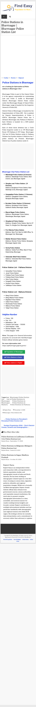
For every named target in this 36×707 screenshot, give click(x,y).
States (13, 78)
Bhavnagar (7, 412)
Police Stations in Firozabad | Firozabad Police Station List (14, 420)
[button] (13, 352)
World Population (7, 539)
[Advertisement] (18, 54)
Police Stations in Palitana (20, 405)
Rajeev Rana (7, 410)
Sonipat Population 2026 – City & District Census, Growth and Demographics (17, 426)
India (6, 78)
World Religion (17, 539)
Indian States (25, 539)
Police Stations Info (16, 412)
